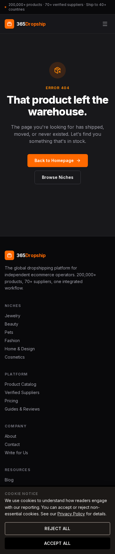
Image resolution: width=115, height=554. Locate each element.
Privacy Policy (71, 513)
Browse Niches (57, 177)
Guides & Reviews (22, 408)
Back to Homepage (54, 160)
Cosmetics (15, 356)
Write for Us (16, 452)
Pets (9, 332)
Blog (9, 479)
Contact (12, 444)
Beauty (11, 323)
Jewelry (12, 315)
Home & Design (20, 348)
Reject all (57, 528)
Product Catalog (20, 384)
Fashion (12, 340)
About (10, 436)
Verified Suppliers (22, 392)
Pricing (11, 400)
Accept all (57, 543)
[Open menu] (105, 24)
